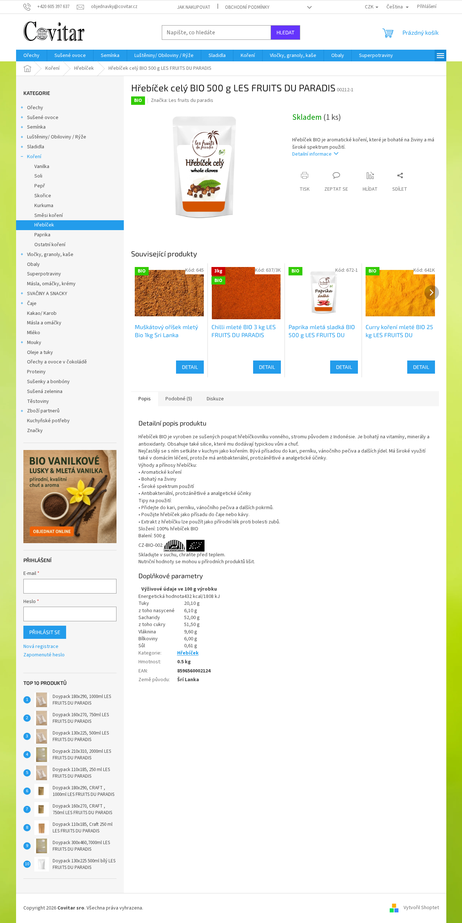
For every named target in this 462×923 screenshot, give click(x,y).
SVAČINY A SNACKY (47, 293)
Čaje (32, 303)
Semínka (36, 127)
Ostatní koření (49, 244)
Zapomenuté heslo (44, 655)
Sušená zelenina (44, 391)
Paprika (42, 235)
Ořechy (35, 107)
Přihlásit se (44, 632)
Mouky (34, 342)
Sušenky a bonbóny (48, 381)
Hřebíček (44, 225)
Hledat (285, 32)
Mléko (33, 332)
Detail (190, 367)
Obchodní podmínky (247, 7)
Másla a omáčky (44, 323)
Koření (34, 156)
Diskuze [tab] (215, 399)
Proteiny (36, 371)
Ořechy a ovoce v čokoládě (57, 362)
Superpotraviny (44, 274)
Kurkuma (43, 205)
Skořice (42, 195)
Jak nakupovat (193, 7)
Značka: (182, 100)
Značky (35, 430)
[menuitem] (31, 55)
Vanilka (41, 166)
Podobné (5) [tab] (178, 399)
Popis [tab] (144, 399)
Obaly (33, 264)
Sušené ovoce (42, 117)
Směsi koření (48, 215)
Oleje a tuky (40, 352)
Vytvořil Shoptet (421, 908)
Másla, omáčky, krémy (51, 283)
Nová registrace (40, 646)
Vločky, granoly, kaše (50, 254)
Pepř (39, 186)
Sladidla (35, 146)
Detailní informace (312, 154)
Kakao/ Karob (42, 313)
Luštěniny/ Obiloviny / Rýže (56, 137)
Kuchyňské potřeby (48, 420)
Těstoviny (38, 401)
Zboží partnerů (43, 411)
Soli (38, 176)
